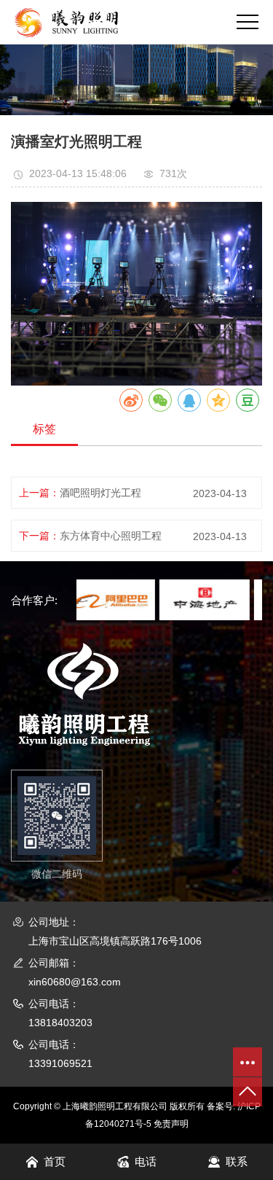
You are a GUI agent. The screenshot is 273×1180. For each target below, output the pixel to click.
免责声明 (171, 1124)
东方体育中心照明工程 (111, 536)
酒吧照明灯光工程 (100, 493)
